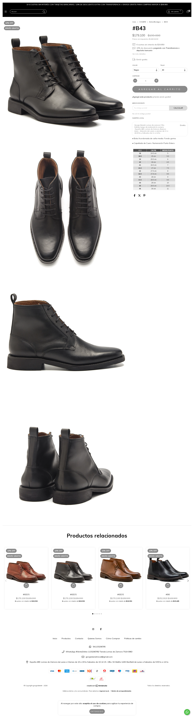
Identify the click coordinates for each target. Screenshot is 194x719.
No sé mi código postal (141, 114)
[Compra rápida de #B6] (167, 585)
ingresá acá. (104, 691)
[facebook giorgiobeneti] (100, 629)
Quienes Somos (94, 638)
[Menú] (6, 11)
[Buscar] (44, 11)
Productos (66, 638)
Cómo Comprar (113, 638)
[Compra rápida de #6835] (26, 585)
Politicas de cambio (132, 638)
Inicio (134, 22)
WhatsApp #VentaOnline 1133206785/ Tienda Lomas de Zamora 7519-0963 (99, 652)
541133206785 (99, 646)
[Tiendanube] (97, 686)
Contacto (79, 638)
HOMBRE (142, 22)
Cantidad (135, 76)
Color (134, 65)
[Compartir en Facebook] (134, 195)
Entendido (97, 711)
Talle (163, 65)
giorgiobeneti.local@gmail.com (99, 657)
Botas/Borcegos (155, 22)
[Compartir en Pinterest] (144, 195)
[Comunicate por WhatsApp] (187, 712)
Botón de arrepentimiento (121, 691)
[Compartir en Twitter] (139, 195)
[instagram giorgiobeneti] (93, 629)
